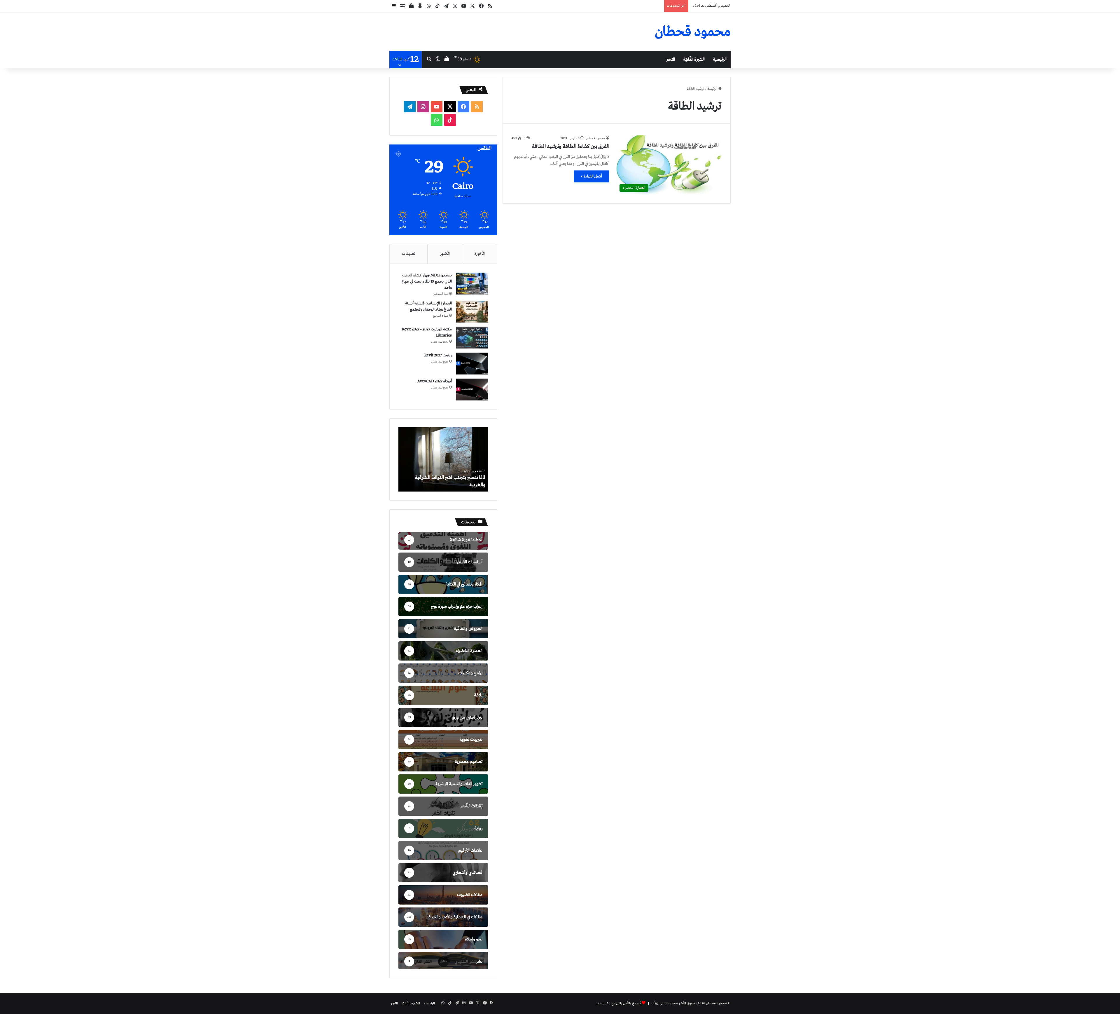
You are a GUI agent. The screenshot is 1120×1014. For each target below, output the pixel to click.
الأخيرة (479, 253)
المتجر (670, 59)
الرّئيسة (712, 89)
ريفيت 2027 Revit (438, 355)
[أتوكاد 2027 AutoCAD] (472, 389)
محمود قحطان (595, 138)
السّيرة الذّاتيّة (694, 59)
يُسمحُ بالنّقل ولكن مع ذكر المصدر (618, 1003)
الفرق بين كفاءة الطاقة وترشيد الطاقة (570, 146)
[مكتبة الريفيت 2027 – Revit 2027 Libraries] (472, 338)
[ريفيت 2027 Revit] (472, 363)
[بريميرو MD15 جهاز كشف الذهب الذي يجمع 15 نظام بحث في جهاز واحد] (472, 284)
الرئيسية (720, 59)
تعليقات (408, 253)
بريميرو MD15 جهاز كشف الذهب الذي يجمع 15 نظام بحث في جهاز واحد (427, 281)
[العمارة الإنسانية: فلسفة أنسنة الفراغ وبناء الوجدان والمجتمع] (472, 312)
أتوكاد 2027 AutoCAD (434, 381)
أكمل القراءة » (591, 176)
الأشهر (445, 253)
